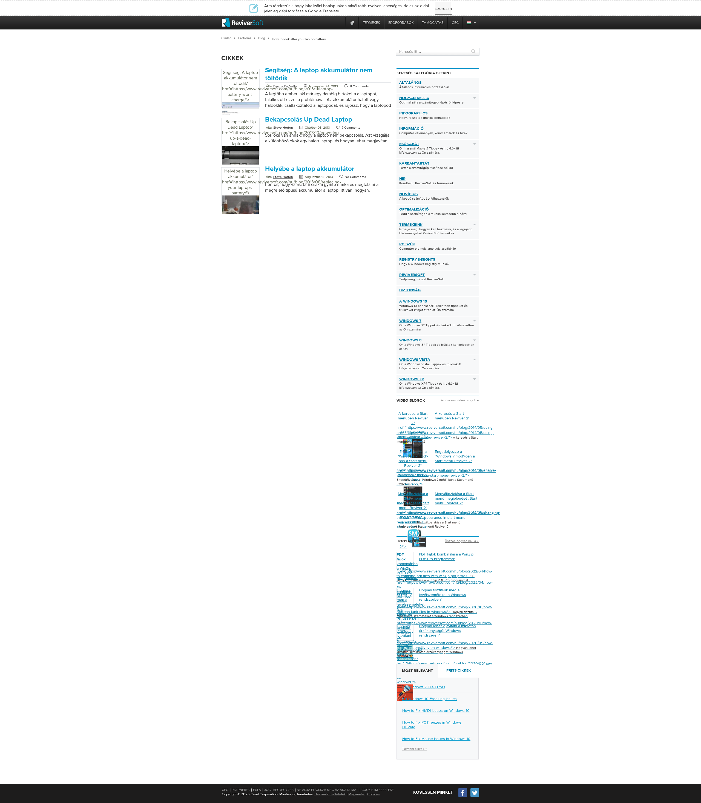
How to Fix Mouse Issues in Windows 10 (436, 738)
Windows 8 (410, 340)
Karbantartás (414, 163)
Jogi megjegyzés (279, 790)
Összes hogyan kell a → (462, 541)
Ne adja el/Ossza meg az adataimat (327, 790)
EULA (257, 790)
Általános (410, 83)
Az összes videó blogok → (460, 400)
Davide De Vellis (285, 86)
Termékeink (411, 225)
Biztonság (410, 290)
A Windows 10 (413, 301)
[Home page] (352, 22)
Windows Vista (414, 360)
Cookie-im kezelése (377, 790)
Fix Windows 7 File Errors (423, 687)
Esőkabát (409, 144)
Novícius (408, 194)
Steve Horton (283, 127)
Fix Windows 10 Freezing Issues (429, 698)
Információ (411, 129)
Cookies (373, 794)
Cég (225, 790)
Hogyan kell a (414, 98)
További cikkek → (414, 749)
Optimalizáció (414, 209)
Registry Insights (417, 259)
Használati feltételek (330, 794)
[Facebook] (463, 796)
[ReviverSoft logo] (242, 22)
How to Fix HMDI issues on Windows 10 (436, 710)
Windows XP (411, 379)
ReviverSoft (412, 275)
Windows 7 (410, 321)
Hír (402, 179)
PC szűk (407, 244)
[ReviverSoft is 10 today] (340, 22)
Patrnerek (241, 790)
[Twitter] (474, 796)
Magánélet (356, 794)
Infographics (413, 113)
